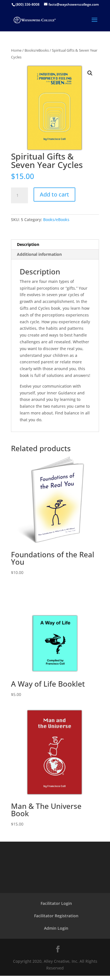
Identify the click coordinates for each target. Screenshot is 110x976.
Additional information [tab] (39, 254)
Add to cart (54, 194)
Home (16, 50)
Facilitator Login (56, 903)
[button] (90, 73)
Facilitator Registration (56, 915)
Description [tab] (28, 244)
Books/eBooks (37, 50)
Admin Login (56, 928)
